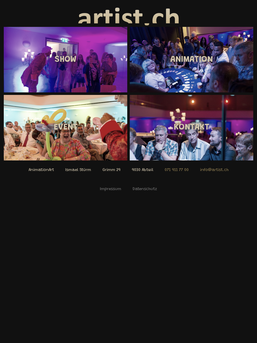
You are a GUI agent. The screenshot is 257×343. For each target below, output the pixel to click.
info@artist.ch (214, 170)
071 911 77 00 (177, 170)
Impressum (110, 189)
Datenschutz (145, 189)
